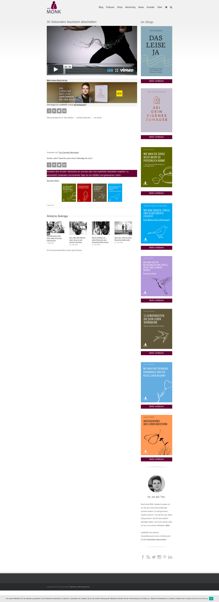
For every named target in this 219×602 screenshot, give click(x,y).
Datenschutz (85, 587)
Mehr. (168, 525)
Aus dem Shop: (53, 181)
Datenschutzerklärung (200, 598)
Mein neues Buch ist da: (57, 80)
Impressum (73, 587)
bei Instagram (80, 105)
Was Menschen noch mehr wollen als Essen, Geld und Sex (54, 238)
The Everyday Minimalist (69, 152)
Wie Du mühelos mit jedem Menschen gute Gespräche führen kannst (100, 240)
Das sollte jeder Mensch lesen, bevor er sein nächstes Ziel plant (77, 240)
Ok (211, 598)
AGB (79, 587)
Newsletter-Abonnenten (156, 540)
